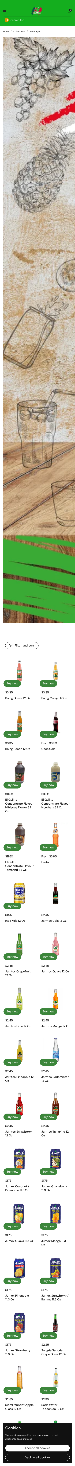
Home (6, 31)
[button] (68, 11)
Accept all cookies (37, 1448)
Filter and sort (24, 645)
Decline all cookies (38, 1457)
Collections (19, 31)
